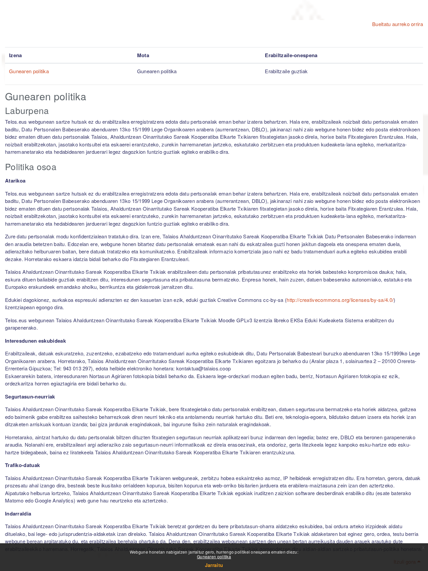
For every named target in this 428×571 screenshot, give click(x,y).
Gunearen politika (214, 556)
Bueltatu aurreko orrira (397, 23)
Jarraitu (214, 565)
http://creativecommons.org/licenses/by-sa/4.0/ (340, 299)
